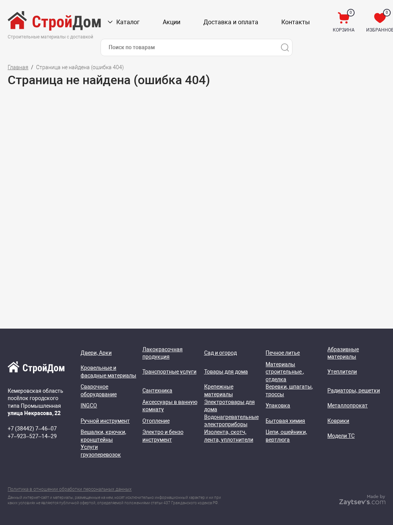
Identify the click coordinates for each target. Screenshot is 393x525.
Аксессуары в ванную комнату (169, 406)
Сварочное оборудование (99, 390)
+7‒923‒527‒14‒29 (32, 436)
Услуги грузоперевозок (101, 451)
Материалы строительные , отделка (285, 371)
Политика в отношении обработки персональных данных (70, 489)
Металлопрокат (347, 405)
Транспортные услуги (169, 372)
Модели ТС (341, 436)
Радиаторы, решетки (353, 390)
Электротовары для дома (229, 406)
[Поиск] (284, 47)
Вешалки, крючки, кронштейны (103, 436)
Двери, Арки (96, 353)
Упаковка (278, 405)
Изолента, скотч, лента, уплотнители (228, 436)
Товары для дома (226, 372)
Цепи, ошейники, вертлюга (286, 436)
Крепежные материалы (218, 390)
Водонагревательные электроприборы (231, 421)
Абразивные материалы (343, 353)
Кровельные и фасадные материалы (108, 372)
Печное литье (283, 353)
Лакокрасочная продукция (162, 353)
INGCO (89, 405)
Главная (18, 67)
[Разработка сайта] (362, 503)
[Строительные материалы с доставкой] (55, 22)
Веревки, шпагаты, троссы (289, 390)
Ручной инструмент (105, 421)
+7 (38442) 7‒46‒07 (32, 428)
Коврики (338, 421)
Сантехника (157, 390)
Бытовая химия (285, 421)
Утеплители (342, 372)
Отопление (156, 421)
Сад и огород (220, 353)
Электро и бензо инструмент (162, 436)
